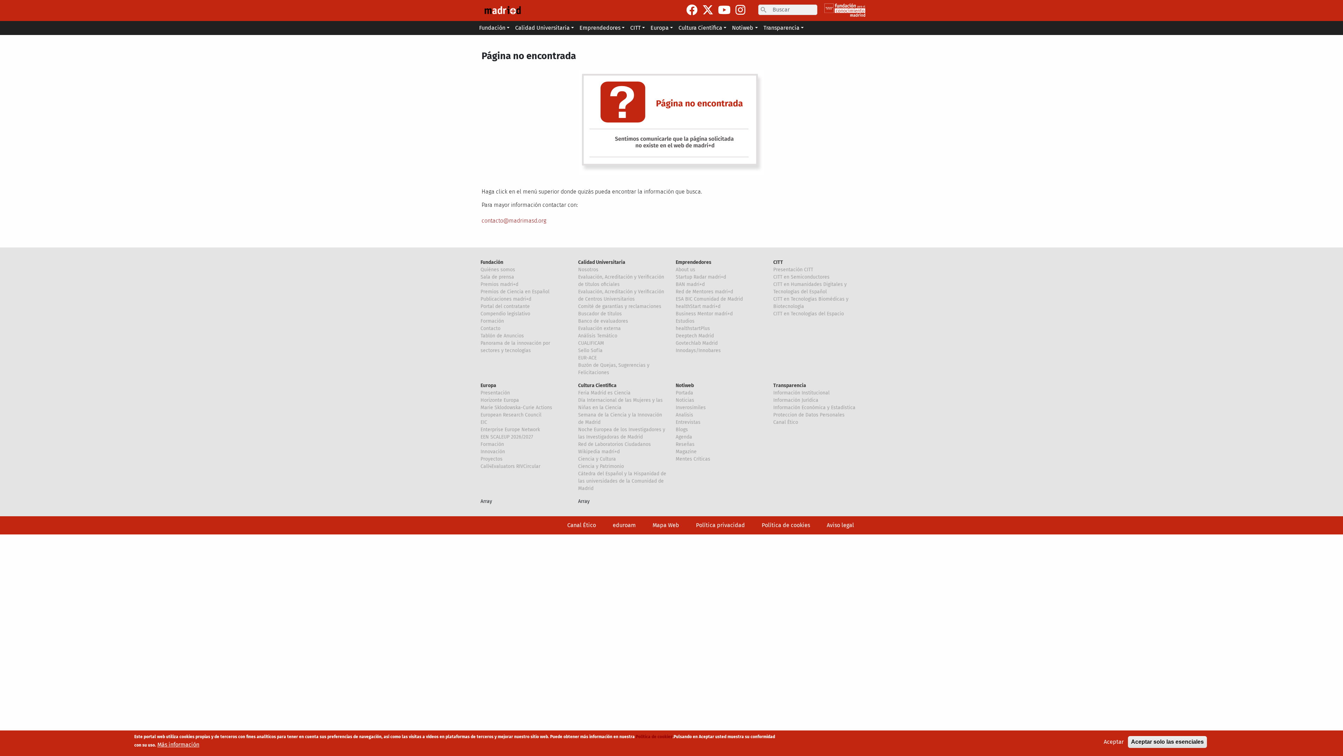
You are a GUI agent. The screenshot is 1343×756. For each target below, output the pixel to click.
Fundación (492, 262)
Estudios (685, 321)
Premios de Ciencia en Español (515, 292)
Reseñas (685, 444)
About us (685, 270)
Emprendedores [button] (600, 27)
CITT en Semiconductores (801, 277)
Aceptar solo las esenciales (1167, 742)
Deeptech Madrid (695, 336)
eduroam (624, 525)
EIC (484, 422)
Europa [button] (660, 27)
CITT (778, 262)
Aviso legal (840, 525)
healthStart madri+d (698, 306)
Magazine (686, 452)
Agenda (684, 437)
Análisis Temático (597, 336)
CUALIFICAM (591, 343)
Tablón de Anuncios (502, 336)
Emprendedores (693, 262)
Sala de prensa (497, 277)
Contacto (490, 328)
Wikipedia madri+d (599, 452)
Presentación (495, 393)
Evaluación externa (599, 328)
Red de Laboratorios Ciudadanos (614, 444)
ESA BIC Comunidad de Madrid (709, 299)
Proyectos (492, 459)
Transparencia (789, 385)
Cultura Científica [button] (700, 27)
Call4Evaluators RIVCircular (510, 466)
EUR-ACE (587, 358)
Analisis (684, 415)
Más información (178, 744)
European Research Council (511, 415)
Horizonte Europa (500, 400)
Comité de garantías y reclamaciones (619, 306)
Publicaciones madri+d (506, 299)
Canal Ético (785, 422)
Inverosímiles (691, 408)
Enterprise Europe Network (510, 430)
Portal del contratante (505, 306)
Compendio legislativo (505, 314)
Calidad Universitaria (601, 262)
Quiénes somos (498, 270)
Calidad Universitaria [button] (542, 27)
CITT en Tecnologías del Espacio (808, 314)
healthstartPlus (693, 328)
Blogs (682, 430)
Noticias (685, 400)
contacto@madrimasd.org (514, 220)
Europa (488, 385)
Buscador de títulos (600, 314)
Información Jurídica (795, 400)
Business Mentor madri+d (704, 314)
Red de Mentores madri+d (704, 292)
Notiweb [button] (742, 27)
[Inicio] (502, 10)
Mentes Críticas (693, 459)
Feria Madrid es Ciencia (604, 393)
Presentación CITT (793, 270)
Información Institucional (801, 393)
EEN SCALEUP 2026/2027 (507, 437)
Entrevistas (688, 422)
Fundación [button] (492, 27)
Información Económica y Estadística (814, 408)
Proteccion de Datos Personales (809, 415)
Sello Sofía (590, 351)
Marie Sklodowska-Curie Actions (516, 408)
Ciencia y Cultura (597, 459)
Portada (684, 393)
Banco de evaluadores (603, 321)
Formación (492, 321)
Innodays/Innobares (698, 351)
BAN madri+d (690, 284)
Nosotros (588, 270)
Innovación (493, 452)
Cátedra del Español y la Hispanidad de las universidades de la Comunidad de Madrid (622, 481)
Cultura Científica (597, 385)
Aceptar (1114, 741)
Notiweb (685, 385)
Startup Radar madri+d (701, 277)
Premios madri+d (499, 284)
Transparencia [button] (781, 27)
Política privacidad (720, 525)
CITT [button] (635, 27)
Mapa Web (666, 525)
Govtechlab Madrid (697, 343)
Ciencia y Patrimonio (601, 466)
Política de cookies (786, 525)
